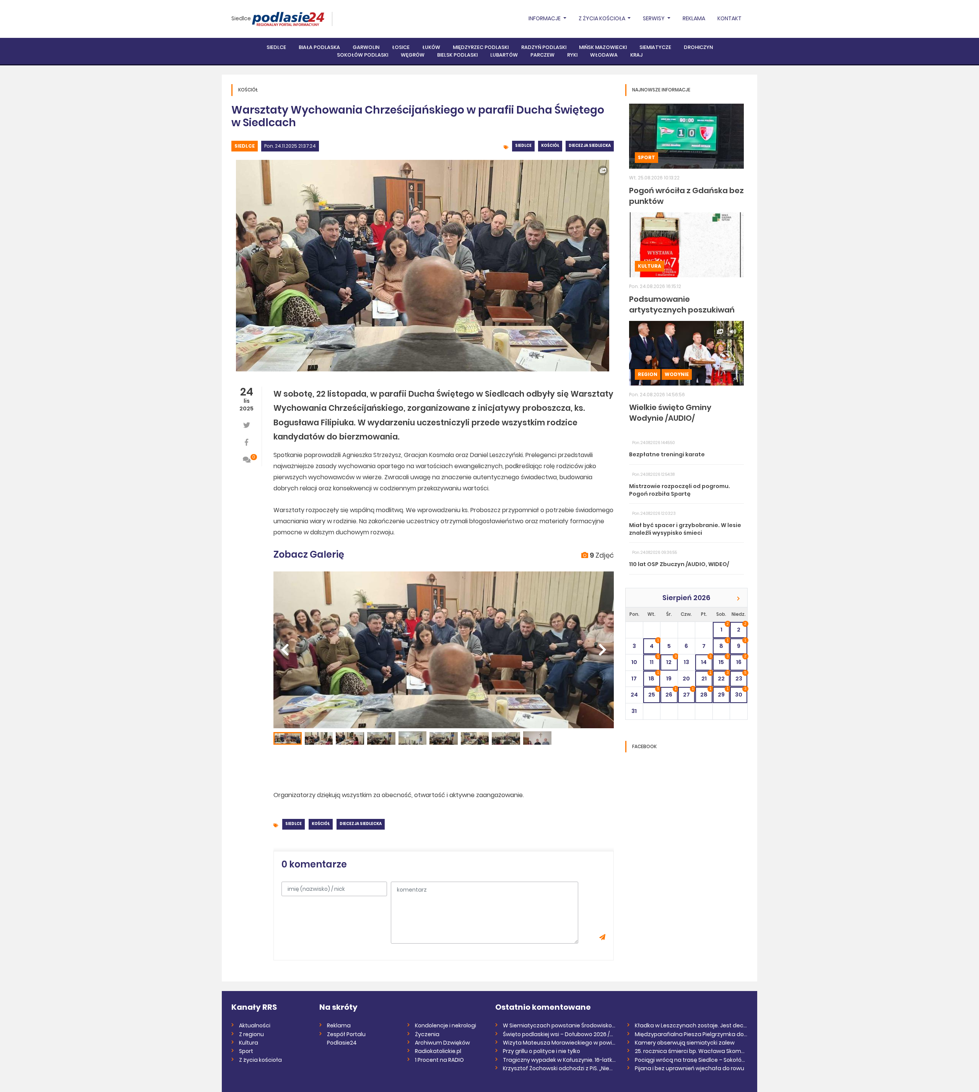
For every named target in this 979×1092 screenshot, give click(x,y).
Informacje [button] (545, 18)
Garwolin (366, 47)
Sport (646, 157)
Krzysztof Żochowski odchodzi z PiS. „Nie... (558, 1068)
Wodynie (677, 374)
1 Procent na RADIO (439, 1060)
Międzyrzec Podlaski (481, 47)
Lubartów (504, 54)
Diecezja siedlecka (590, 145)
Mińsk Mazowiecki (603, 47)
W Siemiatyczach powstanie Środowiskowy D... (559, 1025)
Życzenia (427, 1034)
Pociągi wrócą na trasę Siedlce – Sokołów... (691, 1060)
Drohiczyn (698, 47)
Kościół (550, 145)
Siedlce (241, 18)
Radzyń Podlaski (543, 47)
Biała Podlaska (319, 47)
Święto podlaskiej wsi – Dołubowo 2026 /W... (559, 1034)
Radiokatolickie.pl (438, 1051)
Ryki (572, 54)
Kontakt (729, 18)
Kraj (636, 54)
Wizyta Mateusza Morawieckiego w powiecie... (559, 1042)
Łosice (401, 47)
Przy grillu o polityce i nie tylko (541, 1051)
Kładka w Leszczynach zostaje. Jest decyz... (691, 1025)
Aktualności (254, 1025)
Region (647, 374)
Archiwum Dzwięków (442, 1042)
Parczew (542, 54)
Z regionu (251, 1034)
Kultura (649, 266)
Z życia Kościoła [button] (602, 18)
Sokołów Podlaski (362, 54)
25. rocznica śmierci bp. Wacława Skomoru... (691, 1051)
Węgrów (412, 54)
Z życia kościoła (260, 1060)
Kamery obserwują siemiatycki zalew (685, 1042)
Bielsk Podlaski (457, 54)
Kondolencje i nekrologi (445, 1025)
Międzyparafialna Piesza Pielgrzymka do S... (691, 1034)
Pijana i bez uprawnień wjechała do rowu (689, 1068)
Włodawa (604, 54)
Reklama (694, 18)
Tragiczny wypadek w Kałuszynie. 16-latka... (559, 1060)
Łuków (431, 47)
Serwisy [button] (654, 18)
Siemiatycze (655, 47)
